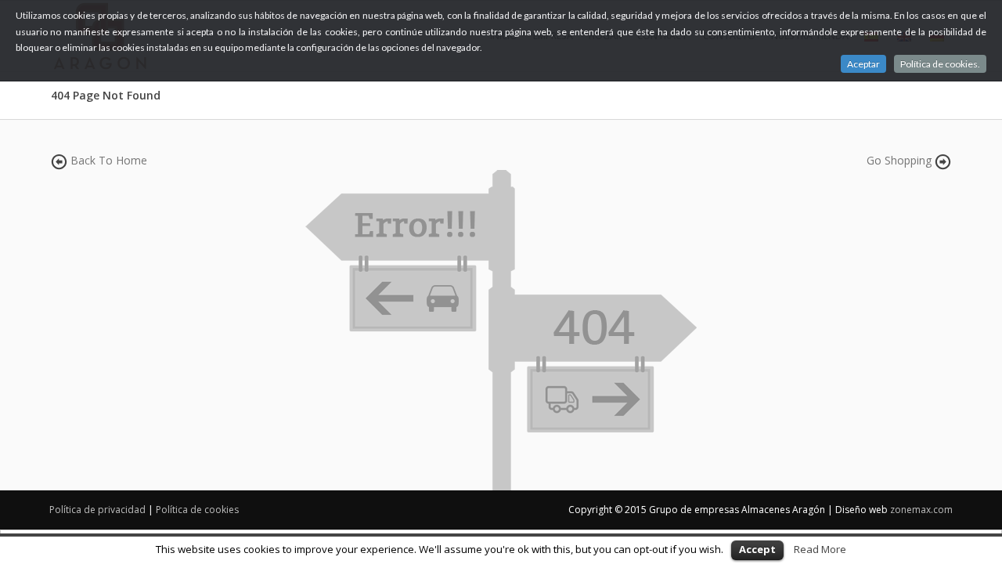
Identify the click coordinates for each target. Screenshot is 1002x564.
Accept (757, 549)
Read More (820, 549)
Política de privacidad (97, 509)
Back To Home (108, 160)
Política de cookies (197, 509)
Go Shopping (899, 160)
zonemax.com (921, 509)
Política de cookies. (940, 64)
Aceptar (863, 64)
